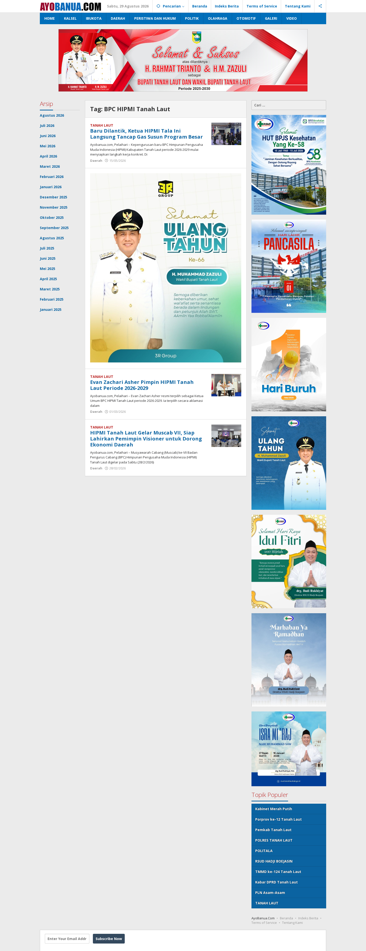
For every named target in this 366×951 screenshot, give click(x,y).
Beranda (286, 918)
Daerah (96, 160)
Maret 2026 (50, 166)
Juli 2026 (47, 125)
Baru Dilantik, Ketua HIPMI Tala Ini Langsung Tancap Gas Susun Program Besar (146, 133)
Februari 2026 (51, 176)
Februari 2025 (51, 299)
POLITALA (264, 850)
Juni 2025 (48, 258)
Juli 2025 (47, 248)
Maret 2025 (50, 289)
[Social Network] (320, 6)
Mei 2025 (47, 268)
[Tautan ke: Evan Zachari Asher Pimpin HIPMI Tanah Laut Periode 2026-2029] (226, 384)
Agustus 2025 (52, 238)
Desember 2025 (53, 197)
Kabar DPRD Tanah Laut (276, 882)
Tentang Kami (292, 922)
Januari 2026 (50, 186)
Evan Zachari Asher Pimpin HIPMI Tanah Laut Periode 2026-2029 (142, 385)
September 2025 (54, 227)
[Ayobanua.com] (70, 6)
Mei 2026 (47, 146)
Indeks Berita (308, 918)
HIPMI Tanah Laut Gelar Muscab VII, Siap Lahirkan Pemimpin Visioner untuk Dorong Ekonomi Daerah (146, 438)
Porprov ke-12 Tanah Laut (278, 819)
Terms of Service (264, 922)
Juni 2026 (48, 135)
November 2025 (53, 207)
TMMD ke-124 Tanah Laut (278, 871)
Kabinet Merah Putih (273, 808)
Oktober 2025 (52, 217)
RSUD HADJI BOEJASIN (274, 861)
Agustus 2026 (52, 115)
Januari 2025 (50, 309)
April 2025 (48, 278)
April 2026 (48, 156)
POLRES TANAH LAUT (274, 840)
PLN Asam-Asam (270, 892)
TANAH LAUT (101, 125)
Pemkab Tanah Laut (273, 829)
